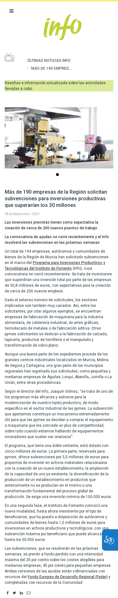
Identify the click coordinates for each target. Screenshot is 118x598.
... (58, 175)
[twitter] (14, 593)
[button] (11, 11)
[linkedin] (21, 593)
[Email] (28, 593)
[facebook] (8, 593)
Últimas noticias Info (48, 60)
